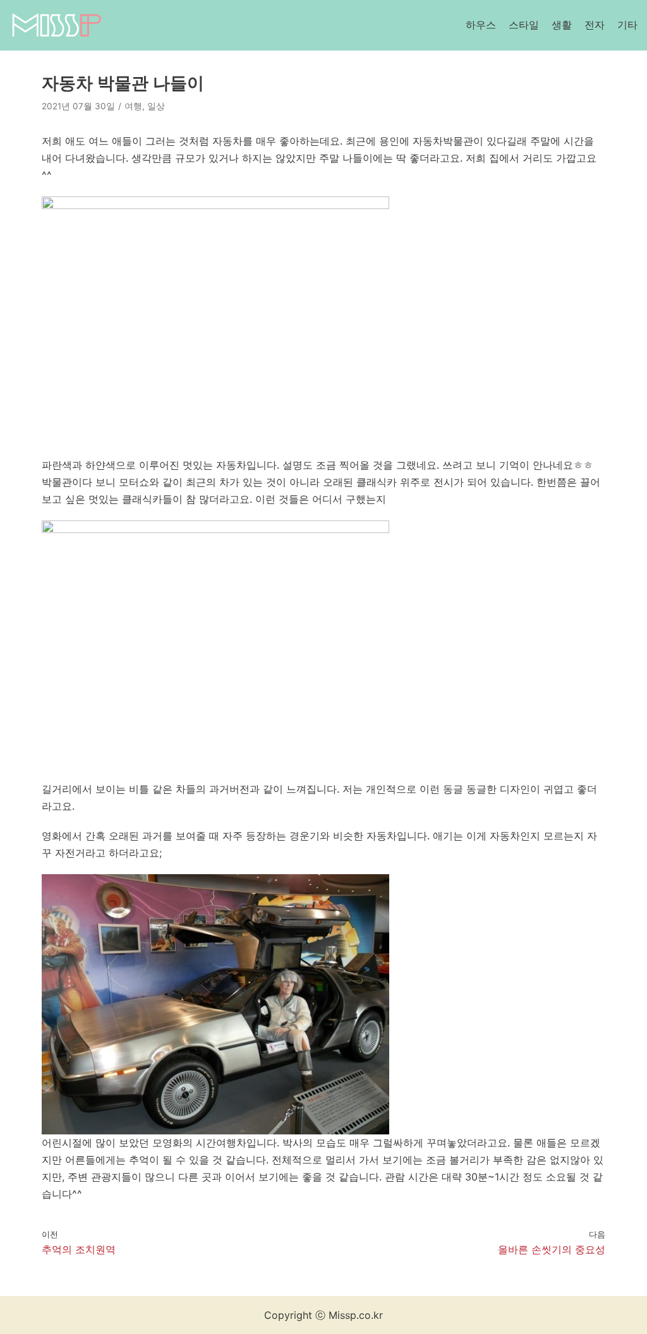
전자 (594, 24)
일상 (156, 106)
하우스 (481, 24)
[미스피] (56, 25)
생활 (562, 24)
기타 (627, 24)
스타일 (524, 24)
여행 (133, 106)
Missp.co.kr (356, 1315)
